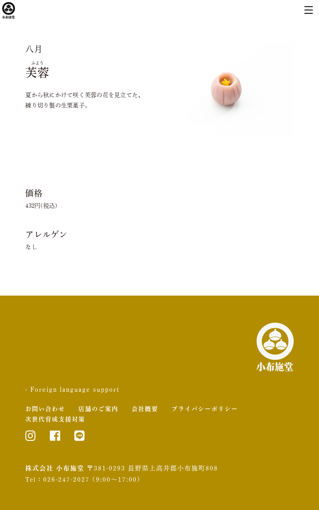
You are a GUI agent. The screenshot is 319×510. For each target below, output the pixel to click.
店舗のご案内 (98, 409)
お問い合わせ (45, 409)
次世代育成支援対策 (55, 419)
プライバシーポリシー (205, 409)
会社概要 (145, 409)
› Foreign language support (72, 389)
